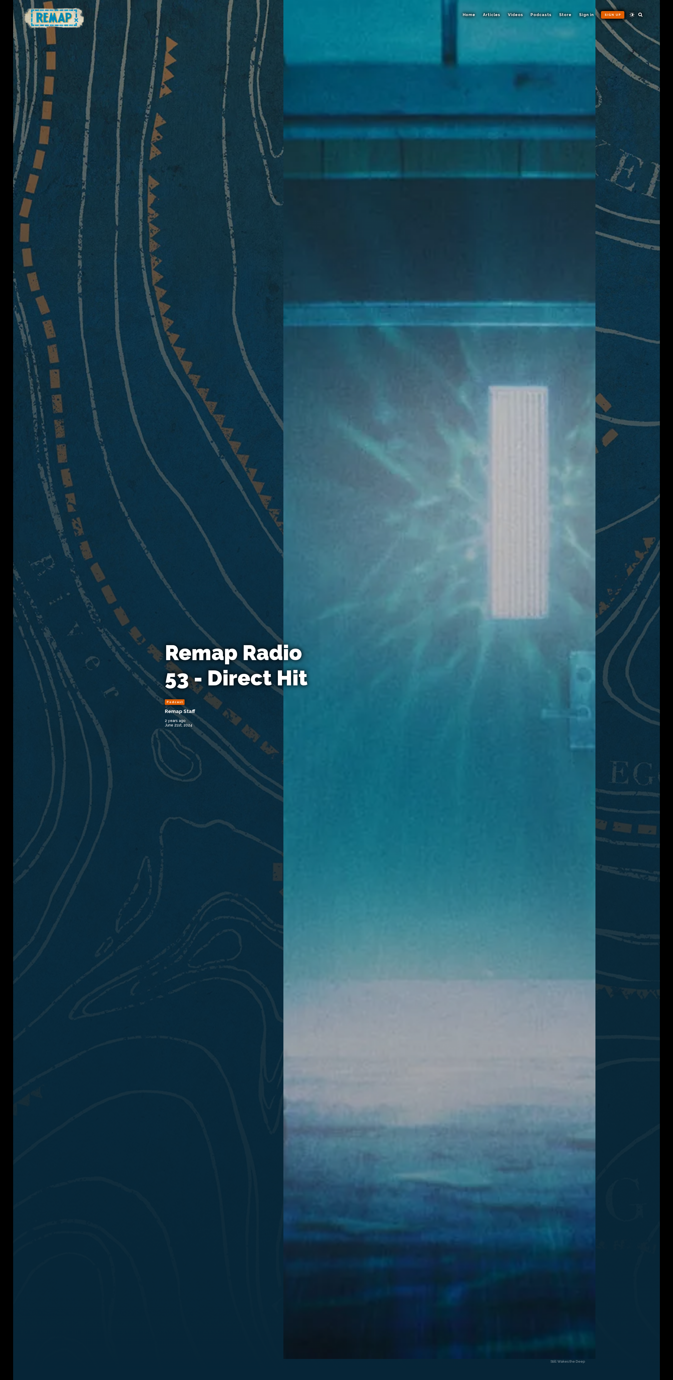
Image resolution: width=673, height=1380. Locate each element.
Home (469, 14)
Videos (515, 14)
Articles (491, 14)
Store (565, 14)
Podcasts (541, 14)
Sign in (586, 14)
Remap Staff (180, 711)
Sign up (613, 15)
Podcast (175, 702)
